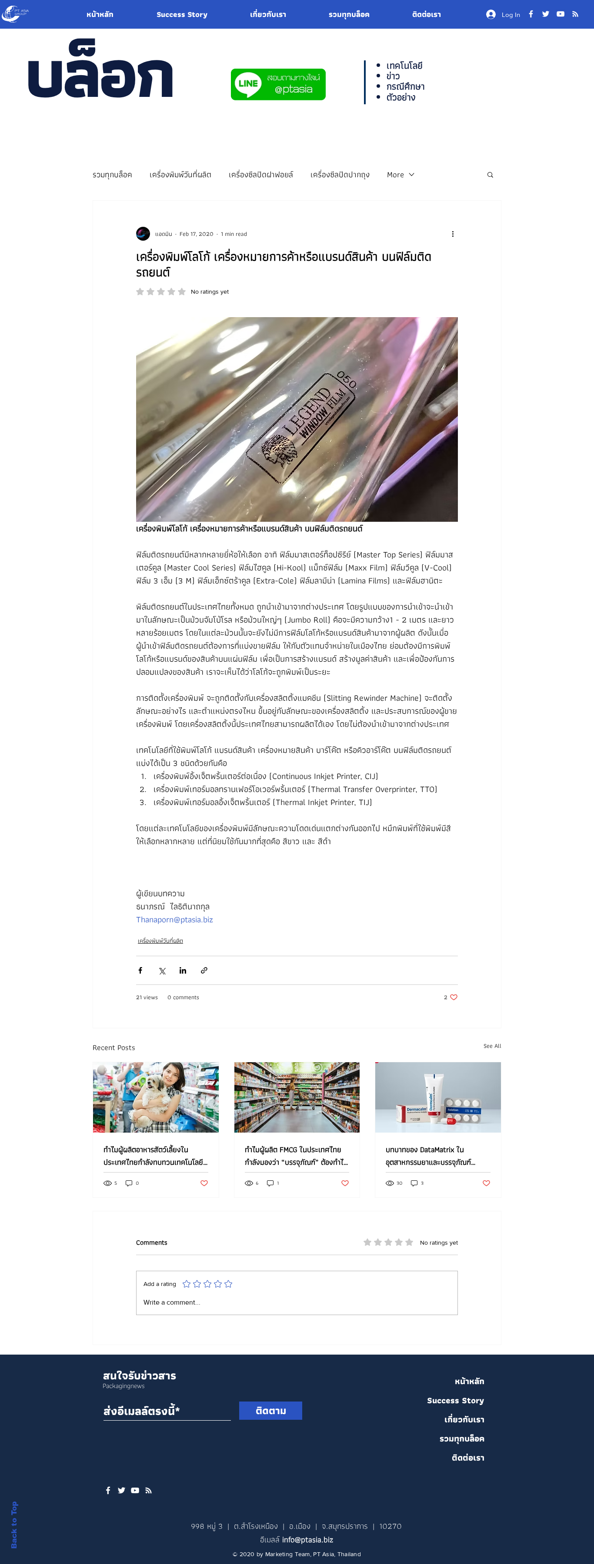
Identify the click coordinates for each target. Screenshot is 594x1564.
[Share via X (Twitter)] (161, 970)
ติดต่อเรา (468, 1458)
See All (492, 1045)
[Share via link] (204, 970)
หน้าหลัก (469, 1381)
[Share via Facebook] (140, 970)
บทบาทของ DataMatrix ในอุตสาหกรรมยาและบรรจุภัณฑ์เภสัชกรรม (428, 1155)
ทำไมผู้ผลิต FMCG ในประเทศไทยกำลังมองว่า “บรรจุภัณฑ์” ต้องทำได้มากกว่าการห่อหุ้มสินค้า (296, 1155)
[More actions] (452, 234)
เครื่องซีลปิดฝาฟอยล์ (261, 174)
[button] (490, 174)
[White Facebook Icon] (108, 1490)
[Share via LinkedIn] (183, 970)
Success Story (455, 1400)
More (395, 174)
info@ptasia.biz (307, 1539)
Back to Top (14, 1525)
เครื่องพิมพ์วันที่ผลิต (180, 174)
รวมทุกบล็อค (112, 174)
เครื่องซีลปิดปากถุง (340, 174)
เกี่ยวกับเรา (464, 1419)
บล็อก (99, 72)
